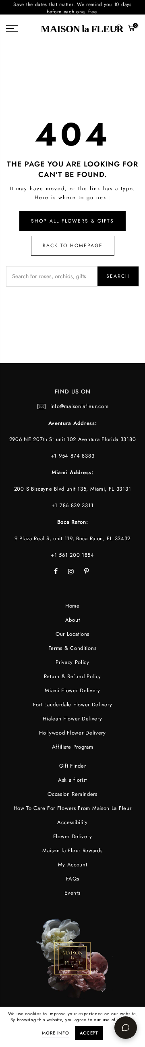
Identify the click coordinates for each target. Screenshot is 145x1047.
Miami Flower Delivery (72, 690)
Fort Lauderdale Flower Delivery (72, 704)
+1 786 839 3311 (73, 505)
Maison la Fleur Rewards (72, 850)
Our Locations (72, 634)
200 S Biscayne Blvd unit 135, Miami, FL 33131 (72, 489)
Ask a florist (72, 780)
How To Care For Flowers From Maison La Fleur (73, 808)
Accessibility (72, 822)
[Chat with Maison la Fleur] (125, 1027)
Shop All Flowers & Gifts (72, 221)
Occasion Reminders (72, 794)
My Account (72, 864)
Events (72, 893)
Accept (89, 1033)
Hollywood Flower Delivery (72, 733)
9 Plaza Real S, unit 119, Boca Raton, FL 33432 (72, 538)
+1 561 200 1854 (72, 555)
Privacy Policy (72, 662)
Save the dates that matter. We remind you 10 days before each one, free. (72, 7)
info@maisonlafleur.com (79, 406)
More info (55, 1033)
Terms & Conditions (73, 648)
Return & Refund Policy (72, 676)
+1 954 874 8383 (73, 456)
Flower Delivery (72, 836)
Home (72, 606)
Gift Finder (72, 766)
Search (118, 276)
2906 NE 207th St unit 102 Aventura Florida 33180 (72, 439)
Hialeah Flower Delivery (72, 718)
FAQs (72, 879)
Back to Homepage (73, 245)
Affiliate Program (72, 747)
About (72, 620)
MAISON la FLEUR (82, 29)
